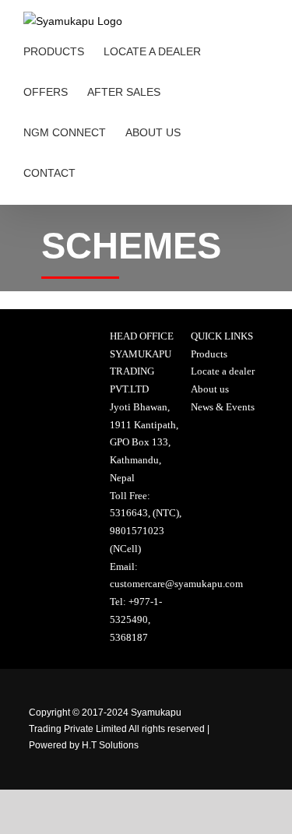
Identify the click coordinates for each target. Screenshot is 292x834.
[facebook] (241, 686)
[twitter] (241, 729)
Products (209, 354)
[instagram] (241, 772)
